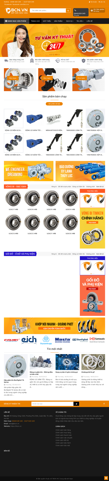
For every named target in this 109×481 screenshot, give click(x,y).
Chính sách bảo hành (63, 443)
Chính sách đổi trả (62, 440)
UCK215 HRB (51, 209)
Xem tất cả (100, 186)
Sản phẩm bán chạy (54, 96)
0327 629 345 (29, 2)
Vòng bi (54, 186)
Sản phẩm (58, 21)
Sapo (71, 479)
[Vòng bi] (86, 199)
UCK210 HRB (70, 233)
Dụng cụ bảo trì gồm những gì (67, 372)
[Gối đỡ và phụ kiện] (99, 199)
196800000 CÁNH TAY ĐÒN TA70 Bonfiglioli (62, 155)
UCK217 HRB (13, 209)
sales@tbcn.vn (14, 423)
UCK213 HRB (13, 233)
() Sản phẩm (98, 10)
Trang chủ (35, 21)
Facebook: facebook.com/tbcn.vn (16, 4)
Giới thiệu (47, 21)
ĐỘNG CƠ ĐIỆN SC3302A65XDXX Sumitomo (21, 130)
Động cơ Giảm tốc (78, 186)
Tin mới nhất (54, 348)
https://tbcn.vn (16, 426)
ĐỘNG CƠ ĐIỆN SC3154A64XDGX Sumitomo (21, 155)
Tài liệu (80, 21)
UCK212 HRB (32, 233)
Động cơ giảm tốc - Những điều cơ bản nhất (41, 373)
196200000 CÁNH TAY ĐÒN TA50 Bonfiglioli (82, 155)
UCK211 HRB (51, 233)
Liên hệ (102, 2)
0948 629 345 (15, 2)
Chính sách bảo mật (63, 445)
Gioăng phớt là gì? (88, 372)
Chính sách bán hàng (63, 430)
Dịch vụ (69, 21)
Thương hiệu (92, 191)
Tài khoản (93, 2)
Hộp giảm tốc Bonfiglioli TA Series (14, 381)
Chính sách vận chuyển (64, 438)
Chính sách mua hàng (63, 432)
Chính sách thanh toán (64, 435)
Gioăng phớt (90, 186)
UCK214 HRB (70, 209)
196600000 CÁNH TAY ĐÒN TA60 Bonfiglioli (82, 130)
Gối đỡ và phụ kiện (64, 186)
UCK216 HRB (32, 209)
